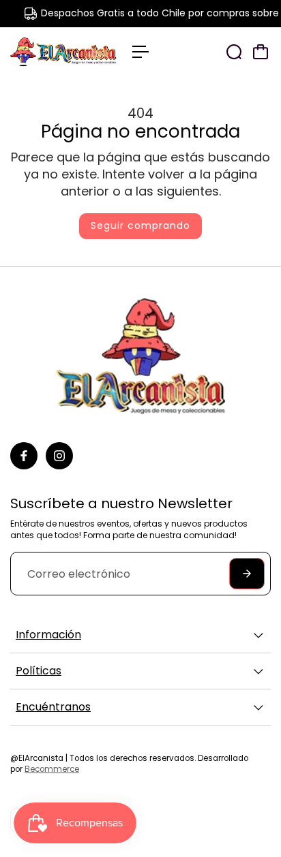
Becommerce (52, 769)
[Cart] (260, 52)
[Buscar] (234, 52)
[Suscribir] (247, 573)
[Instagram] (59, 455)
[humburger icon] (140, 52)
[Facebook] (24, 455)
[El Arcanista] (64, 51)
